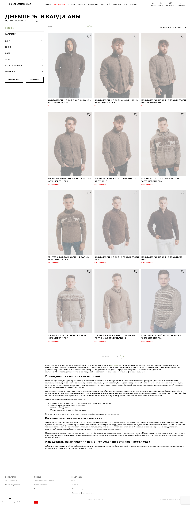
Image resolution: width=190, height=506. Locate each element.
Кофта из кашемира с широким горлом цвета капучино (114, 336)
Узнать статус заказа (12, 485)
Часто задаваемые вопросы (44, 481)
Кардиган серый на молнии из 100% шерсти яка (161, 336)
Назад (107, 356)
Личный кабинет (11, 481)
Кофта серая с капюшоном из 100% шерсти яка (160, 179)
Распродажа (59, 4)
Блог (126, 4)
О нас (73, 481)
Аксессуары (93, 4)
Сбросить (35, 80)
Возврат (37, 489)
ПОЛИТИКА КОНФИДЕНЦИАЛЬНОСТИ (169, 500)
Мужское (82, 4)
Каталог (12, 21)
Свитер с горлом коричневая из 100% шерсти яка (68, 258)
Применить (14, 80)
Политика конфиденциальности (82, 493)
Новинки (47, 4)
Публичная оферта (78, 489)
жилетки (114, 365)
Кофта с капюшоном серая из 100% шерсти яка (67, 336)
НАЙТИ (89, 26)
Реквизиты (75, 485)
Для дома (116, 4)
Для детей (105, 4)
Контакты (134, 4)
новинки (9, 28)
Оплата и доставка (40, 485)
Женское (71, 4)
